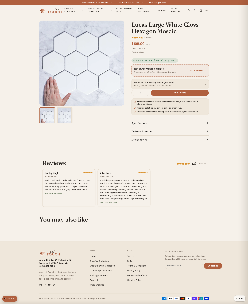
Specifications (139, 123)
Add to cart (180, 92)
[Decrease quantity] (135, 93)
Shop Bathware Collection (95, 10)
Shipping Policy (134, 280)
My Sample (10, 298)
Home (93, 256)
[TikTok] (53, 285)
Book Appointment (144, 10)
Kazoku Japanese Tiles (124, 10)
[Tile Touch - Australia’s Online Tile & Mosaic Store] (50, 10)
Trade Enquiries (175, 10)
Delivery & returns (141, 131)
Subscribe (213, 265)
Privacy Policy (133, 270)
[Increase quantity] (146, 93)
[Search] (189, 10)
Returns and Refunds (137, 275)
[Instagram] (40, 285)
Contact (162, 10)
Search (130, 256)
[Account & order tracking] (194, 10)
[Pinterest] (49, 285)
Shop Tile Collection (70, 10)
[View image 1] (47, 115)
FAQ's (129, 261)
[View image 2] (65, 115)
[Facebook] (45, 285)
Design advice (139, 139)
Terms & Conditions (136, 265)
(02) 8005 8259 (47, 266)
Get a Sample (196, 70)
